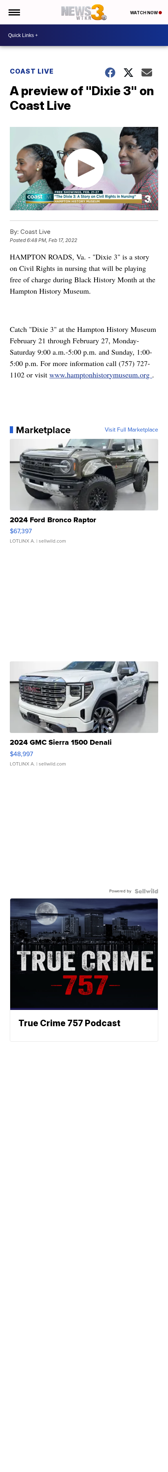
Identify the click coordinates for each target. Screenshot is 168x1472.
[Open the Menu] (13, 12)
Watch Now (144, 12)
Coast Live (32, 71)
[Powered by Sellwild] (146, 891)
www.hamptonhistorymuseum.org (100, 374)
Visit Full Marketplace (131, 430)
